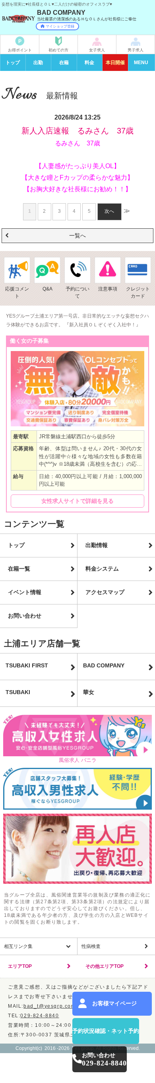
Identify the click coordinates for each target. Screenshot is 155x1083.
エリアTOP (20, 966)
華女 (88, 692)
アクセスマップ (104, 592)
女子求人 (97, 50)
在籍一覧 (19, 568)
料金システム (102, 568)
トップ (13, 62)
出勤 (38, 62)
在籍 (64, 62)
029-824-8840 (39, 1015)
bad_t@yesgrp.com (49, 1006)
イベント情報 (24, 592)
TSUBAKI (18, 692)
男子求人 (135, 50)
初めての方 (58, 50)
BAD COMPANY (103, 665)
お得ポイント (20, 50)
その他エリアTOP (104, 966)
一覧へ (77, 235)
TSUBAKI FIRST (27, 665)
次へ (109, 211)
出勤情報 (96, 545)
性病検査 (91, 946)
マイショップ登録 (60, 26)
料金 (89, 62)
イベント (115, 62)
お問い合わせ (24, 615)
